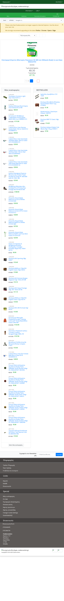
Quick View (57, 36)
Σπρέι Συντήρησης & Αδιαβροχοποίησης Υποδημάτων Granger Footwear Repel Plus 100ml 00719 (17, 247)
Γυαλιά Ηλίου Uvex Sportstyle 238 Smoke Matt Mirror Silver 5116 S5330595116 (18, 163)
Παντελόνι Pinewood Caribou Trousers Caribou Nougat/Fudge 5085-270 (18, 332)
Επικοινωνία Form (8, 524)
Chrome (43, 30)
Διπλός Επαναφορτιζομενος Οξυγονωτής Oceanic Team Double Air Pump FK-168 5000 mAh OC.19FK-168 (18, 175)
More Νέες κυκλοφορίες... (16, 445)
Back (4, 20)
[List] (43, 35)
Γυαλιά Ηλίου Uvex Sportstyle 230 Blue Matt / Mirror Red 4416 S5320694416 (18, 151)
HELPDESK (58, 2)
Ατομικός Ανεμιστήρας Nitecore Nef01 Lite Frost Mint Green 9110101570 (18, 233)
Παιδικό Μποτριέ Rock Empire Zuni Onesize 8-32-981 (18, 107)
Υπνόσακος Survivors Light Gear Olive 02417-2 (17, 97)
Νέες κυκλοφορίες (9, 496)
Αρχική (5, 481)
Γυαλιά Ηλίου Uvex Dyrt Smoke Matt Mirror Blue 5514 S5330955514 (18, 355)
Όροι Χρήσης (7, 468)
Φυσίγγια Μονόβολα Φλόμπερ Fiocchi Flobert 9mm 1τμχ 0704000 (50, 103)
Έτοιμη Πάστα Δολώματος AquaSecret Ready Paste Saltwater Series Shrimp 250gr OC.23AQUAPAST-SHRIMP (18, 380)
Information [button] (28, 11)
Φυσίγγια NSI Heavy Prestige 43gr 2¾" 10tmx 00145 (18, 289)
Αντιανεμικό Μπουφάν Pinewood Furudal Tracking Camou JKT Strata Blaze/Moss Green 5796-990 (18, 320)
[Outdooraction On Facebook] (3, 454)
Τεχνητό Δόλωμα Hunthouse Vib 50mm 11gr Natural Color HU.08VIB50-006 (18, 432)
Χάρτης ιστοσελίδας (9, 510)
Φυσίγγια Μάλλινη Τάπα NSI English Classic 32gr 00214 (17, 298)
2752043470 (6, 527)
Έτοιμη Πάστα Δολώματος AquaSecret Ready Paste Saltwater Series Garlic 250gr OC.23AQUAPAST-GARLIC (17, 393)
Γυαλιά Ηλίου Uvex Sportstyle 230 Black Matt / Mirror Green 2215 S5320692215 (18, 140)
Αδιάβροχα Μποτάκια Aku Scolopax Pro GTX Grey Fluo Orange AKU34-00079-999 (17, 187)
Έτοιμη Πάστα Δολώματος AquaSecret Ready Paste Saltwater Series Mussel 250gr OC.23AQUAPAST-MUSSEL (18, 367)
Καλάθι (5, 483)
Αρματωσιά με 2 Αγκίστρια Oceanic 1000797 (48, 112)
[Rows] (40, 35)
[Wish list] (38, 81)
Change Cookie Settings (10, 513)
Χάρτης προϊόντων (9, 507)
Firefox (38, 30)
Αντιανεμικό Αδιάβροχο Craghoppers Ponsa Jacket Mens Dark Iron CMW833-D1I (18, 117)
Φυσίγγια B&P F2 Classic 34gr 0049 (49, 120)
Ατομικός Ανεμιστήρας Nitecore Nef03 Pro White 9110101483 (17, 222)
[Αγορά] (31, 81)
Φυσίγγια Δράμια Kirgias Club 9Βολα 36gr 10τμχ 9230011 (49, 128)
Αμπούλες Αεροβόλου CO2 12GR (48, 95)
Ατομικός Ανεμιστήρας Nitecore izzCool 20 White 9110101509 (17, 199)
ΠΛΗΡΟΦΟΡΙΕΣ (7, 515)
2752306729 (6, 531)
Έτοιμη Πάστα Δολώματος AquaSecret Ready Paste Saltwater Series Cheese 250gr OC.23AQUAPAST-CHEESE (18, 407)
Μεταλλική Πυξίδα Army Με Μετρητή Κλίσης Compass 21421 (17, 343)
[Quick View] (35, 80)
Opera (49, 30)
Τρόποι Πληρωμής (9, 465)
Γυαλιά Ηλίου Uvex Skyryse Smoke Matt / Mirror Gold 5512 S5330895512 (18, 128)
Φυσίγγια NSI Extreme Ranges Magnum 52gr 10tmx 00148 (18, 279)
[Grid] (37, 35)
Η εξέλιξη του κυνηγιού (10, 471)
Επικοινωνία (5, 2)
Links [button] (37, 11)
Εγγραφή (59, 454)
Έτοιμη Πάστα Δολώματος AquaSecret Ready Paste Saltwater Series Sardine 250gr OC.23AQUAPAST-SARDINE (18, 420)
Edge (54, 30)
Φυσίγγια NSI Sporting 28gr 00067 (17, 259)
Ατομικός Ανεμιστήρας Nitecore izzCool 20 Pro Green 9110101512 (18, 210)
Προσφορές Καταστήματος (11, 502)
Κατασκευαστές (8, 504)
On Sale (5, 499)
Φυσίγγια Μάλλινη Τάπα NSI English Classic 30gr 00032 (17, 269)
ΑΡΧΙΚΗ (11, 20)
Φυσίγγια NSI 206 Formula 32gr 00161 (18, 308)
